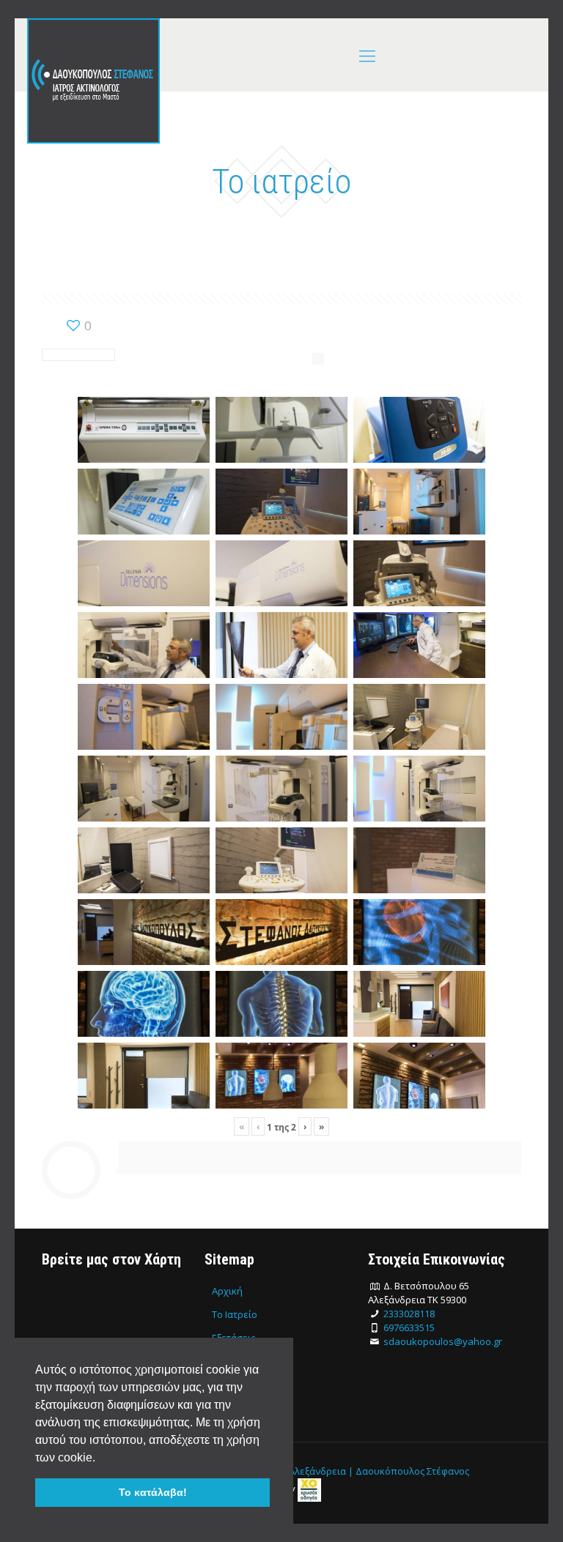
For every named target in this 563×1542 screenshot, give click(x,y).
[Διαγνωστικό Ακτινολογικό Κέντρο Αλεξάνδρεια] (93, 81)
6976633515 (409, 1327)
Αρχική (227, 1290)
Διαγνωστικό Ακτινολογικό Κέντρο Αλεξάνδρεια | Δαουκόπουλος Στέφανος (301, 1471)
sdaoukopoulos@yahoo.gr (442, 1341)
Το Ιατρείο (234, 1314)
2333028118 (409, 1313)
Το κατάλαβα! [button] (153, 1492)
